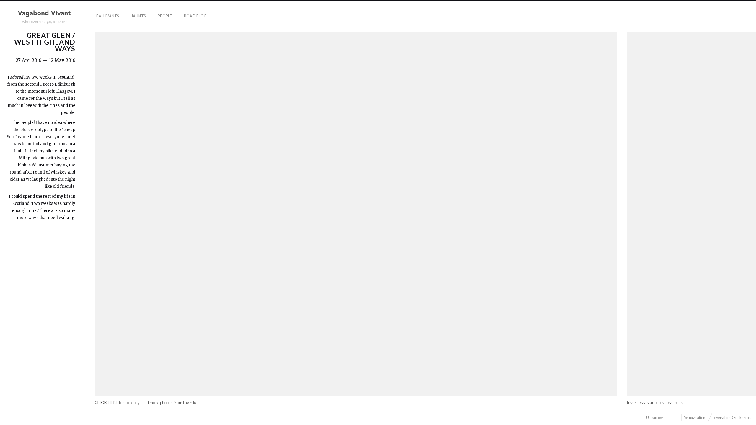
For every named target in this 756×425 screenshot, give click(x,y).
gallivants (107, 16)
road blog (195, 16)
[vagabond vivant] (45, 13)
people (165, 16)
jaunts (138, 16)
